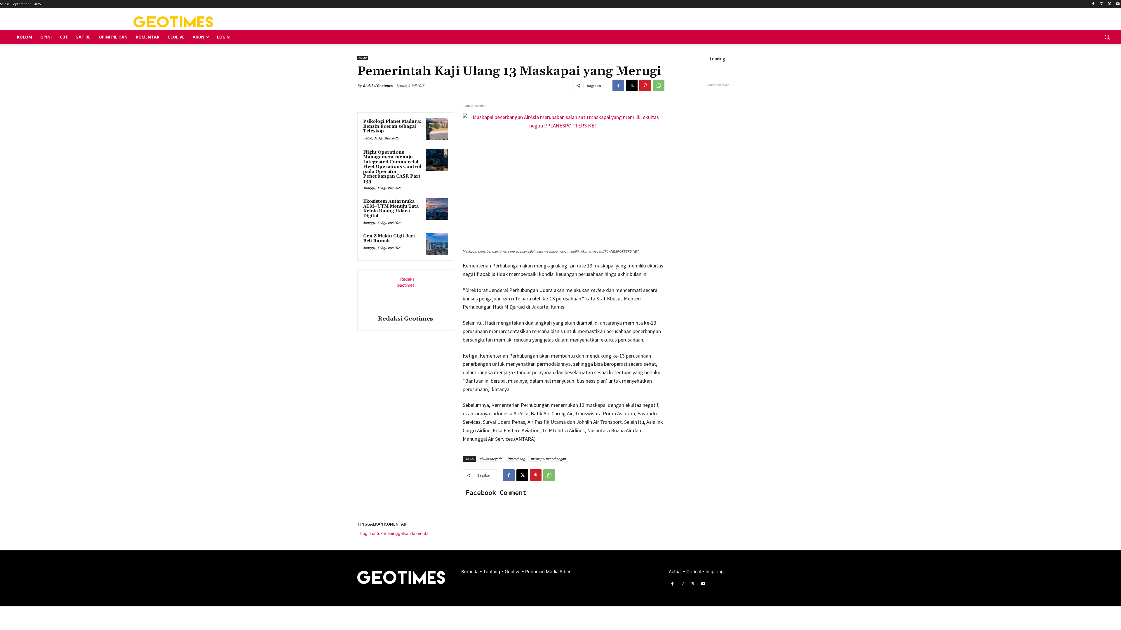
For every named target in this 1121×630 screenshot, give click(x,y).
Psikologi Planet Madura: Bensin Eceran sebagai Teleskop (392, 126)
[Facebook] (1093, 4)
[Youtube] (1117, 4)
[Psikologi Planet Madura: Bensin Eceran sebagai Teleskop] (437, 129)
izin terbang (516, 458)
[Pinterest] (645, 85)
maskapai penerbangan (548, 458)
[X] (1109, 4)
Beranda (470, 571)
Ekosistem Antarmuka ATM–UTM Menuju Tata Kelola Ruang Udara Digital (391, 209)
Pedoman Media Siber (548, 571)
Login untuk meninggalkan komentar (395, 533)
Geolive (513, 571)
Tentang (492, 571)
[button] (1107, 37)
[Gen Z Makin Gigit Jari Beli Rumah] (437, 244)
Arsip (362, 58)
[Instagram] (1101, 4)
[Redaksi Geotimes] (405, 293)
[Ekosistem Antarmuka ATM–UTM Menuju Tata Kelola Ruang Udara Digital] (437, 209)
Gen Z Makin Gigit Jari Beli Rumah (389, 238)
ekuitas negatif (491, 458)
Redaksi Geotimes (378, 85)
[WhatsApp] (658, 85)
